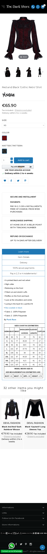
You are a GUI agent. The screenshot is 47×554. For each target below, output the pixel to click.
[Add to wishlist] (19, 395)
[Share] (11, 181)
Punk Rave (11, 320)
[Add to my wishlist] (5, 181)
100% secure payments (23, 268)
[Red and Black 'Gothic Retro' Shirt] (7, 72)
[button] (18, 168)
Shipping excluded (23, 110)
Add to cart (23, 160)
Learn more (23, 252)
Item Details (23, 257)
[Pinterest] (25, 181)
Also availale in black (13, 308)
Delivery (23, 262)
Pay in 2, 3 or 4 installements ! (23, 273)
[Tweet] (18, 181)
